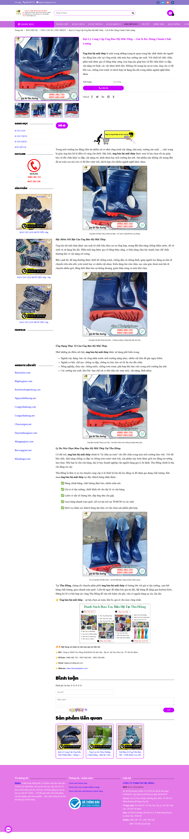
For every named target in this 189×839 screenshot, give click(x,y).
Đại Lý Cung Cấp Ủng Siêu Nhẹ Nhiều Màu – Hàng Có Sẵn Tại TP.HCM (69, 753)
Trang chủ (19, 30)
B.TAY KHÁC (112, 24)
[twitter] (163, 2)
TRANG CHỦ (62, 24)
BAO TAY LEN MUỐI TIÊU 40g (34, 232)
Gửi (168, 710)
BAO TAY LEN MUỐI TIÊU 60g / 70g (34, 277)
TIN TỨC (146, 24)
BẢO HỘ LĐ (130, 24)
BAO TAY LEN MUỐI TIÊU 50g (34, 322)
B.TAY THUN (94, 24)
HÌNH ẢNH (159, 24)
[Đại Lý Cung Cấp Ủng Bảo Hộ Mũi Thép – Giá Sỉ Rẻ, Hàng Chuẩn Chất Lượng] (33, 13)
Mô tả (61, 125)
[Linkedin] (102, 96)
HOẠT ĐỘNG (174, 24)
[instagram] (173, 2)
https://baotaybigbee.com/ (77, 668)
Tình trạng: (87, 82)
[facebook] (158, 2)
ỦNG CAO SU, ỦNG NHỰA (53, 30)
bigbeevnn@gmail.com (47, 2)
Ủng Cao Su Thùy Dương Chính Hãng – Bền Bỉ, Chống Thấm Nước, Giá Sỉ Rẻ (100, 753)
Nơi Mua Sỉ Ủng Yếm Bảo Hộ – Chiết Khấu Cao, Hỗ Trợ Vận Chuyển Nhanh (130, 753)
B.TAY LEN (77, 24)
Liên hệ (104, 88)
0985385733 (30, 2)
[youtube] (168, 2)
